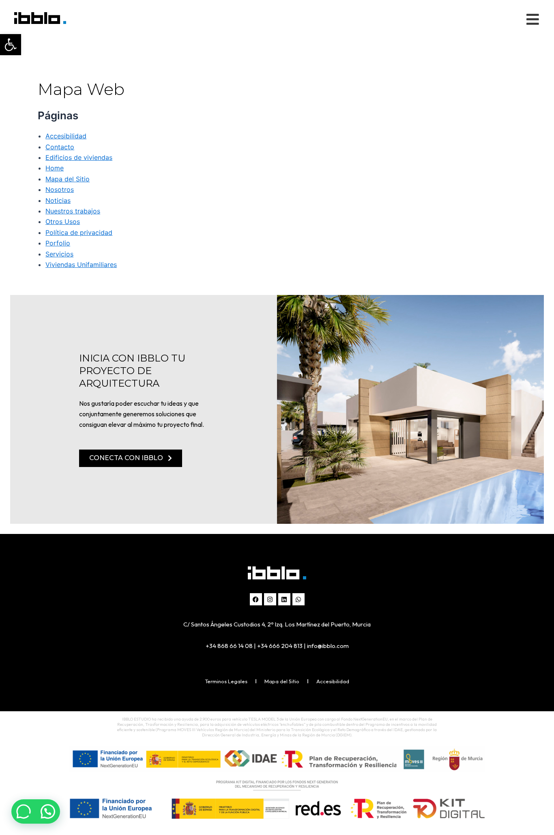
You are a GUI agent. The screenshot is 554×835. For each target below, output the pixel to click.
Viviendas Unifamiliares (81, 264)
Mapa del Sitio (67, 179)
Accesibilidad (65, 136)
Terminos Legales (226, 681)
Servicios (59, 254)
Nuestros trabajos (72, 211)
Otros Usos (62, 221)
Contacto (59, 147)
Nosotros (59, 189)
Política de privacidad (78, 232)
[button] (10, 44)
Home (54, 168)
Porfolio (57, 243)
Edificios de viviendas (78, 157)
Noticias (58, 200)
